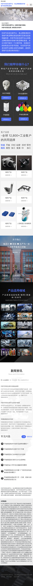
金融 (8, 354)
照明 (24, 336)
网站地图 (3, 1)
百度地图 (16, 577)
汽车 (8, 327)
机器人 (8, 309)
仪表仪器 (25, 327)
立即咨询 (5, 97)
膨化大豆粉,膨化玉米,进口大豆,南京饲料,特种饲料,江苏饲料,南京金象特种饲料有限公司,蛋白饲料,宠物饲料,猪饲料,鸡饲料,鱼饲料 (16, 521)
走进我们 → (16, 252)
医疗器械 (25, 345)
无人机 (8, 318)
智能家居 (25, 318)
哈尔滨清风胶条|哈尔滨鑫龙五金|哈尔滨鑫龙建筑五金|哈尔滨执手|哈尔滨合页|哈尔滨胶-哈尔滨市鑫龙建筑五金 (16, 508)
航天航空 (25, 309)
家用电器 (25, 354)
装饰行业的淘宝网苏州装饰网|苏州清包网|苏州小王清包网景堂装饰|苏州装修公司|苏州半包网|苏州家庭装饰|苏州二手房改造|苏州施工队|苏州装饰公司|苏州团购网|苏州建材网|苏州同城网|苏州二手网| (16, 549)
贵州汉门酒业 (9, 540)
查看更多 (29, 436)
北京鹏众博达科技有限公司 (21, 540)
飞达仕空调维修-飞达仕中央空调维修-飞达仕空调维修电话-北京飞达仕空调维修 (16, 561)
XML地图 (9, 577)
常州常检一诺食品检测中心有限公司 (11, 545)
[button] (26, 18)
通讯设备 (8, 336)
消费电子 (8, 345)
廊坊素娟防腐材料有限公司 (13, 519)
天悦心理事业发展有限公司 (8, 528)
